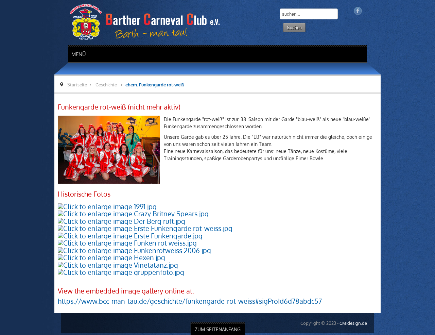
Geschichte (52, 84)
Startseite (23, 84)
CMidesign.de (407, 309)
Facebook (412, 11)
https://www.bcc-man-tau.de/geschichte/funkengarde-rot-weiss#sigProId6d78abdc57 (135, 287)
